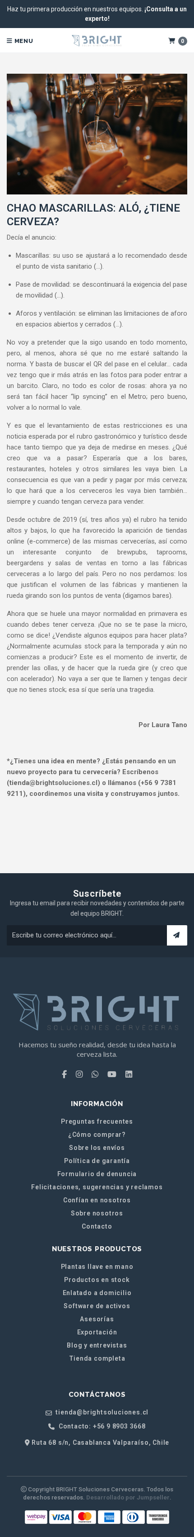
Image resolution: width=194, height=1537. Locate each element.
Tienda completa (97, 1358)
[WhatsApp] (95, 1074)
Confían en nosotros (97, 1200)
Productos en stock (96, 1280)
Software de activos (97, 1306)
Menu (23, 41)
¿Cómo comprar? (97, 1134)
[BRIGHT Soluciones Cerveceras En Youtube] (111, 1074)
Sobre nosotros (97, 1213)
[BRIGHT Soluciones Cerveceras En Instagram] (79, 1074)
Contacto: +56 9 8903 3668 (101, 1426)
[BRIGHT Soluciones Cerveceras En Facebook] (64, 1074)
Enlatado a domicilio (97, 1293)
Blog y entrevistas (97, 1345)
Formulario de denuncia (97, 1174)
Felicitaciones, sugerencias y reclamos (96, 1187)
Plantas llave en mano (97, 1266)
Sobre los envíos (97, 1147)
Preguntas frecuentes (97, 1121)
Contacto (97, 1226)
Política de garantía (97, 1161)
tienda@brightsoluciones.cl (101, 1412)
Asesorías (97, 1319)
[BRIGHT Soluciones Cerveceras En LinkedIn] (128, 1074)
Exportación (97, 1332)
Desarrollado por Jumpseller (128, 1497)
